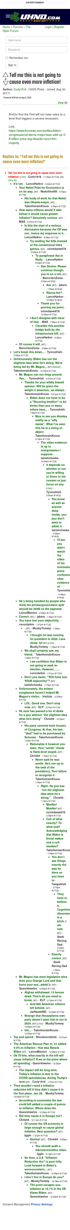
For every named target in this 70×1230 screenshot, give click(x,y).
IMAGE (56, 366)
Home (6, 27)
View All (62, 103)
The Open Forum (17, 29)
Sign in (12, 65)
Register (59, 27)
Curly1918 (20, 89)
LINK (22, 176)
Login (48, 27)
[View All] (12, 180)
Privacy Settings (41, 1204)
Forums (18, 27)
